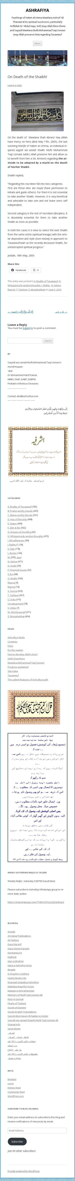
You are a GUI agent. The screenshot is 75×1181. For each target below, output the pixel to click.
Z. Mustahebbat (36, 289)
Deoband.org (15, 952)
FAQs (10, 645)
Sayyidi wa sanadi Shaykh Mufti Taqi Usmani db (33, 1020)
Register (12, 1079)
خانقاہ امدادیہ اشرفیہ (18, 1037)
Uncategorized (15, 603)
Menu (37, 43)
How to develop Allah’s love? (23, 654)
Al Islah (11, 931)
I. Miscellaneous (16, 540)
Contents (12, 641)
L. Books (12, 553)
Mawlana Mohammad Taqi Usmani (26, 662)
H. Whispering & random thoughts (25, 536)
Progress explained (18, 667)
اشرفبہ (11, 1032)
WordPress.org (16, 1096)
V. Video (12, 607)
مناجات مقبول (14, 1058)
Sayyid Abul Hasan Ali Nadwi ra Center (28, 1016)
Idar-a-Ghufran (16, 961)
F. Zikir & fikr (14, 527)
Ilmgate (11, 969)
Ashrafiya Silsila (16, 637)
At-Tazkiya (13, 940)
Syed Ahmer (14, 1028)
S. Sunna (12, 591)
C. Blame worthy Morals (20, 515)
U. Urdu (12, 599)
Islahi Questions (16, 658)
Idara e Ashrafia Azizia (20, 965)
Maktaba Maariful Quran (21, 986)
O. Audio (12, 565)
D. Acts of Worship (17, 519)
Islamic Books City (17, 978)
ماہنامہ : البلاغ (14, 1049)
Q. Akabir (12, 578)
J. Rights (46, 285)
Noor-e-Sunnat (15, 999)
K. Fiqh (11, 548)
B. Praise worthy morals (20, 510)
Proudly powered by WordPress (23, 1171)
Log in (11, 1083)
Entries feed (14, 1087)
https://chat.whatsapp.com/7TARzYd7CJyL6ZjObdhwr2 (36, 902)
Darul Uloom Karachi (18, 948)
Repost (11, 289)
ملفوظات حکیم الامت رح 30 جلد (23, 1054)
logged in (28, 328)
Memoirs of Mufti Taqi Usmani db (25, 994)
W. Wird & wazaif (16, 612)
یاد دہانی (61, 311)
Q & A (10, 574)
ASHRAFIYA (37, 10)
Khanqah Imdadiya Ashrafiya (23, 982)
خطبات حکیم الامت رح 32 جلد (22, 1041)
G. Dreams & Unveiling (19, 532)
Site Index (13, 671)
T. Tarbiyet (21, 289)
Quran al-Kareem (17, 1007)
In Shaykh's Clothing (18, 973)
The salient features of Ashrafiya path (28, 679)
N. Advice (56, 285)
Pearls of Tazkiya (17, 1003)
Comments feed (16, 1091)
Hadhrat (12, 957)
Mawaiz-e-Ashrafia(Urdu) (21, 990)
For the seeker (15, 650)
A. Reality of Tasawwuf (46, 281)
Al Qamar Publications (19, 935)
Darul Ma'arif (14, 944)
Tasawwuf (13, 675)
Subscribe (17, 1141)
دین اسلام (12, 1045)
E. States (12, 523)
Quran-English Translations (22, 1011)
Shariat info (14, 1024)
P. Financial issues (17, 570)
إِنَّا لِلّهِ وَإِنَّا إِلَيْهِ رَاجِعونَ (20, 311)
